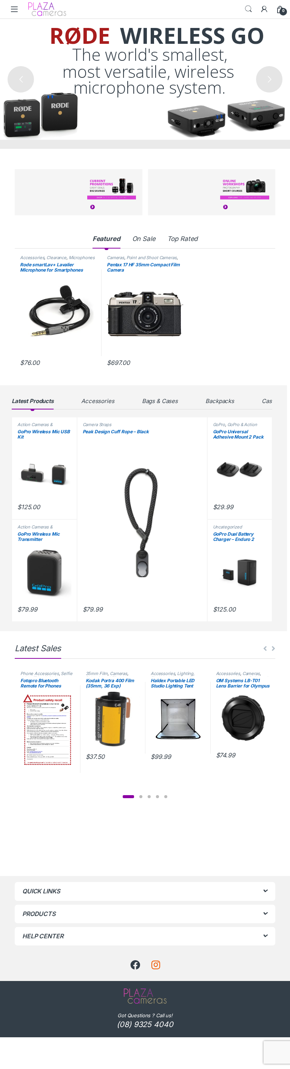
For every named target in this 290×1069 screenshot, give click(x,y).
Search (248, 9)
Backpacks (219, 401)
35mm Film (97, 673)
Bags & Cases (160, 401)
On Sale (144, 239)
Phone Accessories (39, 673)
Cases (270, 401)
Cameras (115, 257)
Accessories (32, 257)
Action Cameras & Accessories (34, 427)
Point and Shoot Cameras (151, 257)
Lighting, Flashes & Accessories (173, 676)
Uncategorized (227, 527)
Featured (106, 239)
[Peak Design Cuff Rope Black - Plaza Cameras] (142, 523)
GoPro (219, 424)
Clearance (56, 257)
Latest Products (33, 401)
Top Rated (182, 239)
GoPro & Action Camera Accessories (235, 427)
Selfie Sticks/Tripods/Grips (46, 676)
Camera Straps (97, 424)
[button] (128, 796)
